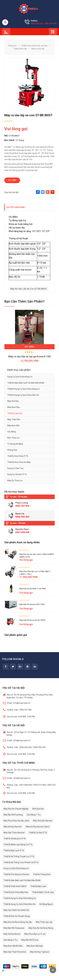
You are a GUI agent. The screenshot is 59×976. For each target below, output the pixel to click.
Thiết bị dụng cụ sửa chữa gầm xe (23, 395)
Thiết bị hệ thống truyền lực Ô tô (19, 856)
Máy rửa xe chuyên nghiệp (16, 809)
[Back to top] (53, 970)
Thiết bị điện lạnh (38, 886)
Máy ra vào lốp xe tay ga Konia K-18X (29, 356)
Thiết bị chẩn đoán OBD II (15, 886)
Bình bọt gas (38, 809)
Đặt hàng (12, 180)
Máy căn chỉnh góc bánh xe (16, 910)
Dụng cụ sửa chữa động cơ (19, 377)
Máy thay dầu (13, 419)
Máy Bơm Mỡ (13, 425)
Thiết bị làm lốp (14, 413)
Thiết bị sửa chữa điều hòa (16, 892)
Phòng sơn (12, 450)
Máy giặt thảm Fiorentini (15, 952)
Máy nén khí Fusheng (13, 815)
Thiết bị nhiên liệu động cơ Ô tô (18, 844)
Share (38, 193)
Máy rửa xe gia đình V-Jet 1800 (32, 589)
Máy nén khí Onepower (14, 928)
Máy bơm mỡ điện (35, 946)
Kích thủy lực (13, 438)
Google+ (48, 193)
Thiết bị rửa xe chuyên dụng (17, 916)
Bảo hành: (9, 140)
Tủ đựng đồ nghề (15, 444)
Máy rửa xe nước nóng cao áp (18, 922)
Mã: (6, 135)
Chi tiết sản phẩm (15, 207)
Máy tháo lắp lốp (44, 922)
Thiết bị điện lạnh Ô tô (14, 850)
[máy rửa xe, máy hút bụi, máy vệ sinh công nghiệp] (29, 8)
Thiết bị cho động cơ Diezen (16, 874)
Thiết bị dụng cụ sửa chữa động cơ (23, 389)
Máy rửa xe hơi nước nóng (40, 928)
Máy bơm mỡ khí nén (13, 946)
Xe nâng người (46, 904)
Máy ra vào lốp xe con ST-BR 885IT (28, 289)
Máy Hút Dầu (13, 401)
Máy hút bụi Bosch (12, 934)
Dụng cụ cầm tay (15, 468)
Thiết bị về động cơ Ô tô (15, 838)
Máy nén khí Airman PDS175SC (32, 604)
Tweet (43, 193)
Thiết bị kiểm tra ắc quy (43, 892)
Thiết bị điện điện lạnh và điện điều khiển (25, 383)
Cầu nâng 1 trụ (34, 815)
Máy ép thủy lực (15, 480)
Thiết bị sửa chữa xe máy (19, 462)
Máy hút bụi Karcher (13, 826)
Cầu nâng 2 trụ (10, 940)
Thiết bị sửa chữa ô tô (17, 456)
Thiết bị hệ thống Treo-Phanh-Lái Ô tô (21, 862)
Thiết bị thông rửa (41, 874)
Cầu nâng (11, 431)
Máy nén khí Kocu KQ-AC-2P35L (32, 620)
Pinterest (52, 193)
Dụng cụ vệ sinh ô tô (17, 474)
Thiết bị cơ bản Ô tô (38, 832)
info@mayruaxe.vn (18, 703)
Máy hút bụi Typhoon (39, 952)
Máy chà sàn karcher (42, 821)
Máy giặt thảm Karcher (14, 832)
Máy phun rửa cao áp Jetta (16, 821)
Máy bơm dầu (13, 407)
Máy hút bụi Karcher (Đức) (37, 826)
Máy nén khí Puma (29, 940)
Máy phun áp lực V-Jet (35, 934)
